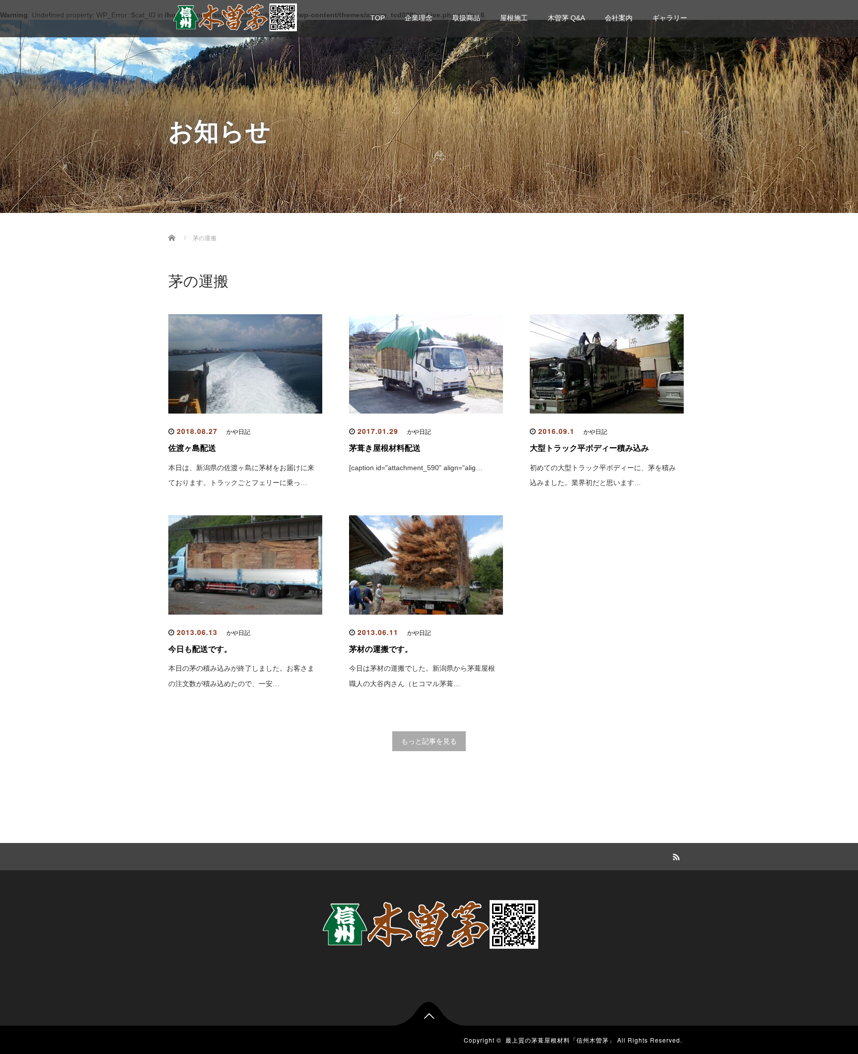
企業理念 (418, 18)
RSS (674, 855)
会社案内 (619, 18)
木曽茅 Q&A (566, 18)
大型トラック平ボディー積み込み (589, 448)
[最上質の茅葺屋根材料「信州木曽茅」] (235, 16)
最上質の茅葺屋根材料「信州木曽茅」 (560, 1040)
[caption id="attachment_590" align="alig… (416, 468)
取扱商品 (466, 18)
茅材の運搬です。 (381, 649)
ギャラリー (669, 18)
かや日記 (238, 431)
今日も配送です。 (200, 649)
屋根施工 (514, 18)
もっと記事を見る (429, 741)
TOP (377, 18)
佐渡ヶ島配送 (192, 448)
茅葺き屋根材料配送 (385, 448)
